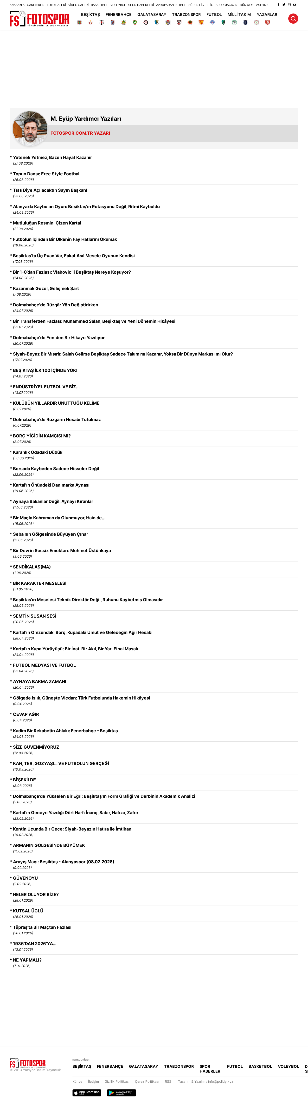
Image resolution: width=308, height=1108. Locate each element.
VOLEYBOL (118, 5)
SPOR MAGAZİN (226, 5)
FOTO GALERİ (56, 5)
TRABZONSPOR (186, 14)
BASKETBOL (99, 5)
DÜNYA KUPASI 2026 (254, 5)
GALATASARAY (151, 14)
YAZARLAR (267, 14)
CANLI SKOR (36, 5)
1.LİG (209, 5)
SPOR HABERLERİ (141, 5)
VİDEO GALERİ (78, 5)
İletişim (93, 1081)
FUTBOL (214, 14)
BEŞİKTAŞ (90, 14)
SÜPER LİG (196, 5)
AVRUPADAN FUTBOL (171, 5)
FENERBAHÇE (119, 14)
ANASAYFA (17, 5)
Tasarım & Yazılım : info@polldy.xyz (205, 1081)
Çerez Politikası (147, 1081)
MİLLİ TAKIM (239, 14)
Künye (77, 1081)
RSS (168, 1081)
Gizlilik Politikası (117, 1081)
